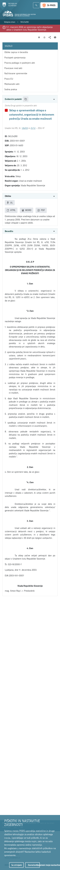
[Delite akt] (49, 37)
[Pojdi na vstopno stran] (9, 6)
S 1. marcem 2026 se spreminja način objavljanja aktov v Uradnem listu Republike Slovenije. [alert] (29, 28)
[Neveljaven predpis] (6, 110)
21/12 (33, 128)
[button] (30, 99)
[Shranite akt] (44, 37)
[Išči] (36, 5)
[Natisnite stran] (55, 37)
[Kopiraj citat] (25, 99)
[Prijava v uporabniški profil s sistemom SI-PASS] (49, 5)
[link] (9, 22)
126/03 (25, 128)
